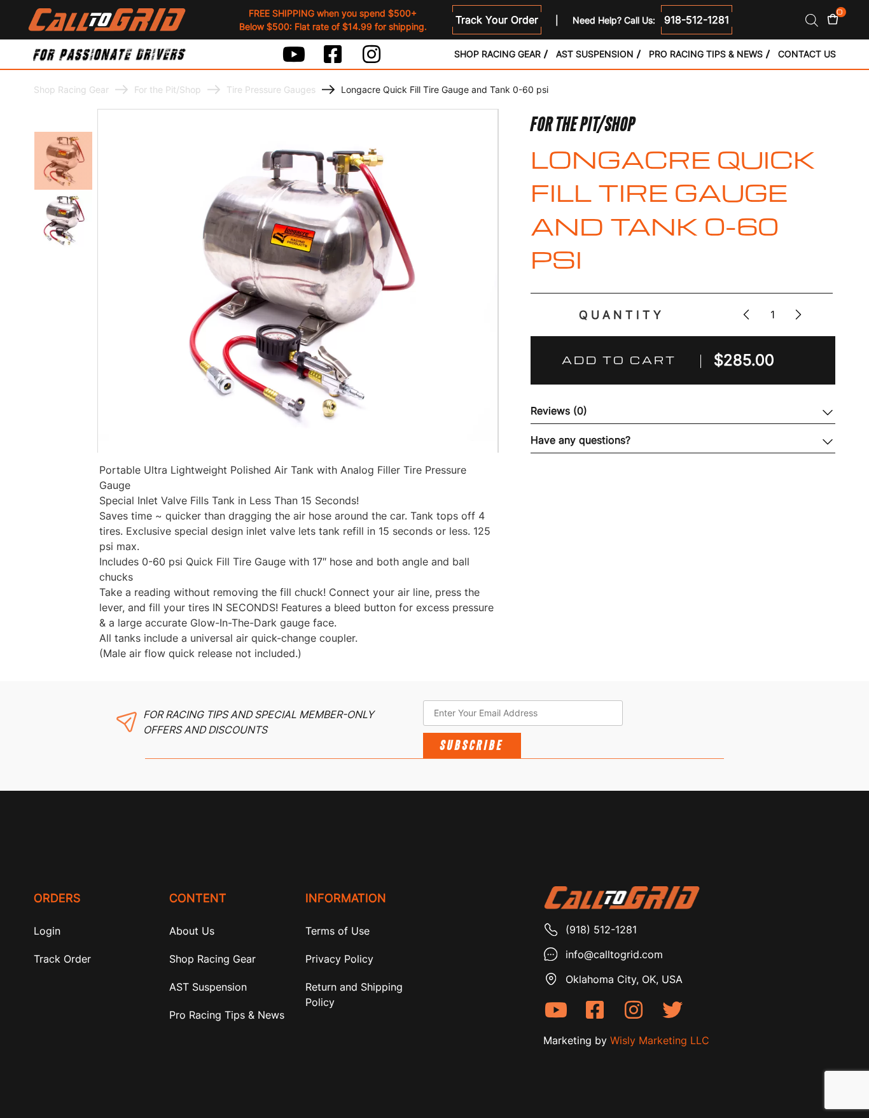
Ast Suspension (595, 53)
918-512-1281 (696, 19)
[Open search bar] (811, 20)
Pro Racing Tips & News (706, 53)
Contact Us (807, 53)
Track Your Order (496, 19)
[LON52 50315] (63, 160)
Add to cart (619, 360)
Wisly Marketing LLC (659, 1040)
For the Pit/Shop (167, 89)
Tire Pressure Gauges (271, 89)
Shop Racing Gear (497, 53)
